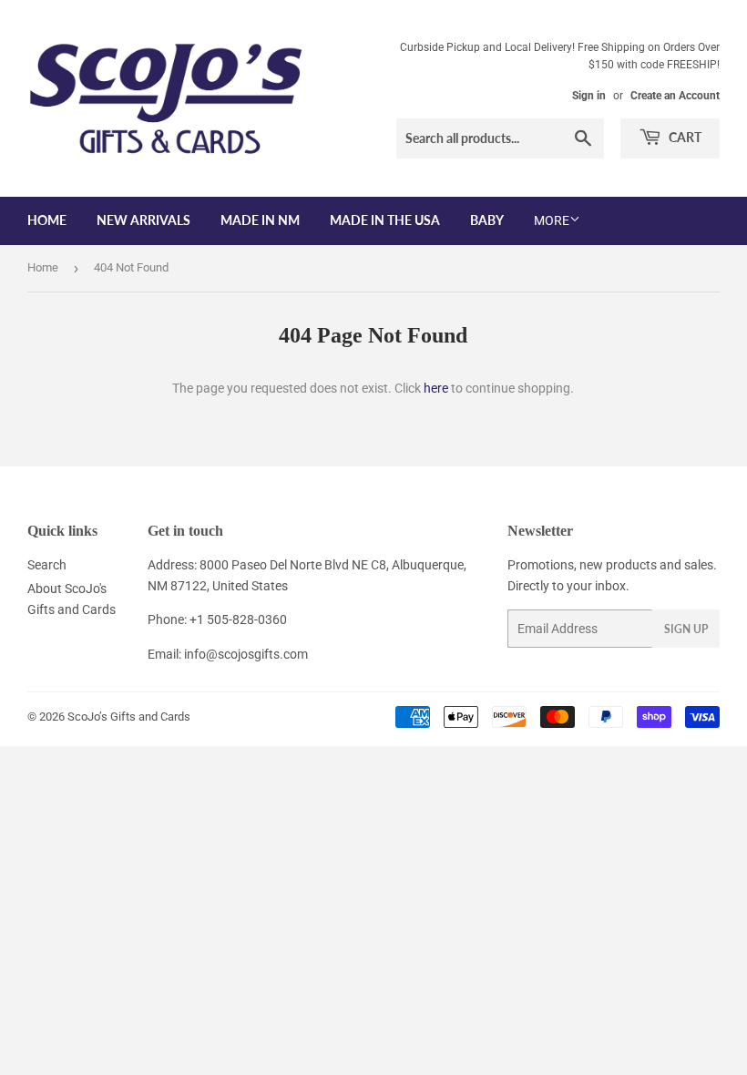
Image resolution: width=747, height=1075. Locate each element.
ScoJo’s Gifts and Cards (128, 716)
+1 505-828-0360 (238, 619)
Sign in (589, 95)
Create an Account (675, 95)
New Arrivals (143, 220)
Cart (683, 137)
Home (47, 220)
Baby (487, 220)
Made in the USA (385, 220)
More (551, 220)
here (436, 388)
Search (47, 565)
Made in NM (260, 220)
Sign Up (686, 629)
